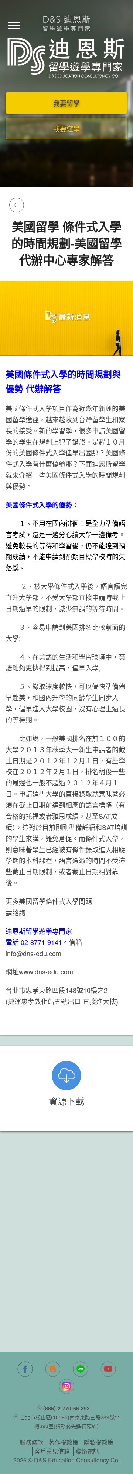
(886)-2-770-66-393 (66, 1408)
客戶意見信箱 (52, 1451)
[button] (14, 24)
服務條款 (31, 1442)
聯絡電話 (87, 1451)
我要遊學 (66, 128)
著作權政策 (63, 1442)
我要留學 (66, 103)
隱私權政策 (98, 1442)
